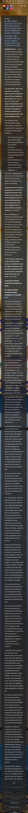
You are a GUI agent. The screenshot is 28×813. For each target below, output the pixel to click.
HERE (13, 295)
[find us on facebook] (11, 6)
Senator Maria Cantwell (15, 2)
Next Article (14, 803)
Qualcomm (15, 224)
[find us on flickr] (11, 8)
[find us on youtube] (4, 6)
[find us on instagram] (8, 6)
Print (6, 792)
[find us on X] (4, 8)
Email (10, 792)
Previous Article (14, 807)
